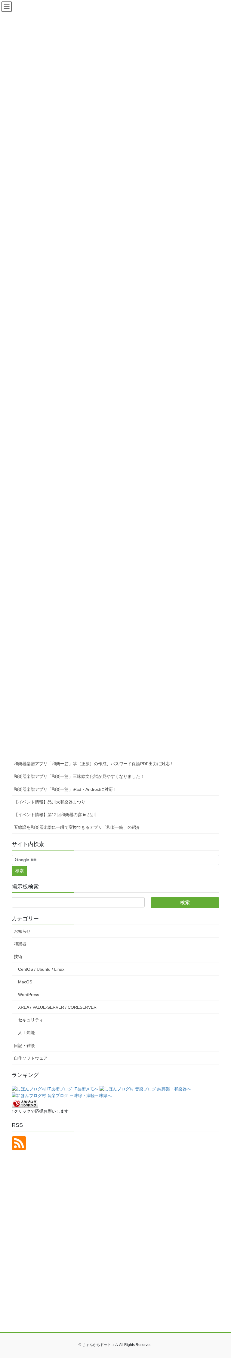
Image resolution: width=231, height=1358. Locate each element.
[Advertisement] (70, 1207)
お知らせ (22, 931)
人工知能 (26, 1032)
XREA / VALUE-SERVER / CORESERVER (57, 1007)
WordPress (28, 994)
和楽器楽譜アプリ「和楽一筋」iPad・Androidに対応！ (65, 789)
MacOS (25, 981)
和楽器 (20, 943)
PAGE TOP (220, 1311)
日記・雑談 (24, 1045)
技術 (18, 956)
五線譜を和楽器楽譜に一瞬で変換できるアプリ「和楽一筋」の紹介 (77, 827)
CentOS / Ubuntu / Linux (41, 969)
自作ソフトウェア (31, 1058)
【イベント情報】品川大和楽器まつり (49, 802)
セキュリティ (30, 1019)
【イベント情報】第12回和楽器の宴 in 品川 (55, 814)
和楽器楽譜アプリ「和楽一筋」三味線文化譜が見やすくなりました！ (79, 776)
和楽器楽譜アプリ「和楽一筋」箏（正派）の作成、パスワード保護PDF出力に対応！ (94, 763)
